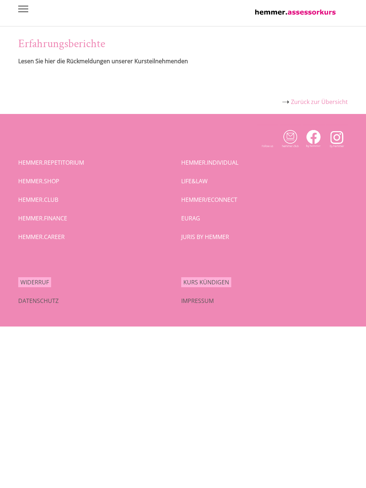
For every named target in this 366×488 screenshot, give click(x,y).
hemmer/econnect (209, 200)
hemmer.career (41, 237)
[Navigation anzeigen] (23, 9)
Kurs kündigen (206, 282)
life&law (194, 181)
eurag (190, 218)
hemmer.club (38, 200)
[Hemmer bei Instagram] (337, 149)
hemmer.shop (38, 181)
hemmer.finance (42, 218)
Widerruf (34, 282)
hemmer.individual (209, 162)
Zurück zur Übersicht (319, 102)
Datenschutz (38, 301)
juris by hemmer (205, 237)
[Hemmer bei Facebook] (314, 149)
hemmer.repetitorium (51, 162)
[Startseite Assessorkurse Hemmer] (295, 16)
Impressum (197, 301)
